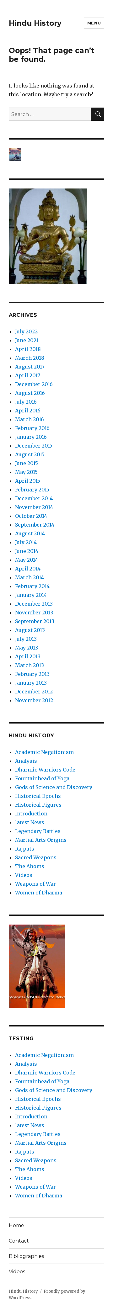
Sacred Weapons (35, 857)
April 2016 (27, 410)
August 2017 (30, 366)
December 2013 (34, 604)
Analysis (26, 761)
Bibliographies (26, 1256)
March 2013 (29, 665)
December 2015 (33, 446)
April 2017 (27, 375)
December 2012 (34, 691)
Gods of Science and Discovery (53, 787)
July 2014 (26, 542)
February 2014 (32, 586)
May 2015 (26, 472)
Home (16, 1225)
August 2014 (30, 533)
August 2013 (30, 630)
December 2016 (34, 384)
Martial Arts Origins (41, 840)
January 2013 (31, 683)
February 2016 (32, 428)
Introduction (31, 813)
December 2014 (34, 498)
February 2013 (32, 674)
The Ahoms (29, 866)
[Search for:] (50, 114)
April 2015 (27, 481)
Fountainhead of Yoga (42, 778)
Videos (23, 875)
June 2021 (26, 340)
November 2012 (34, 700)
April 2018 (28, 349)
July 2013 (26, 639)
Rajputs (24, 849)
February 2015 (32, 489)
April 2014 (27, 568)
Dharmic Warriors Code (45, 769)
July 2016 (26, 402)
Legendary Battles (38, 831)
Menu (94, 22)
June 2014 (26, 551)
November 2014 (34, 507)
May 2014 (26, 560)
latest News (29, 822)
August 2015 (30, 454)
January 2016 (31, 437)
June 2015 (26, 463)
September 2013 (34, 621)
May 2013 (26, 647)
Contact (19, 1241)
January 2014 (31, 595)
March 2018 (29, 358)
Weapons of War (35, 884)
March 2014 (29, 577)
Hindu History (35, 23)
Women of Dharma (38, 892)
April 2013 (27, 656)
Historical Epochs (38, 796)
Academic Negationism (44, 752)
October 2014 (31, 516)
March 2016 (29, 419)
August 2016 (30, 393)
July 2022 (26, 331)
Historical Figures (38, 805)
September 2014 (34, 525)
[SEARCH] (97, 114)
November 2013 (34, 612)
